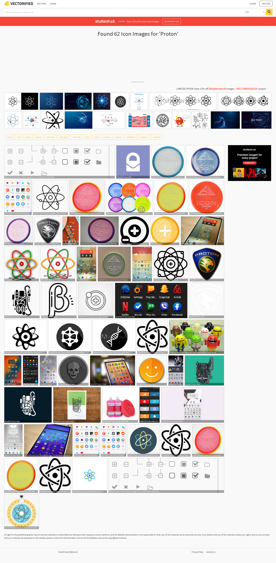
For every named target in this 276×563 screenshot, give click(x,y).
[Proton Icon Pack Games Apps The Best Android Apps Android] (48, 440)
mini (19, 137)
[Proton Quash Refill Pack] (120, 405)
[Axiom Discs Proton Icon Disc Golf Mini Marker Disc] (168, 161)
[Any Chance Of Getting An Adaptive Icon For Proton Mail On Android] (17, 197)
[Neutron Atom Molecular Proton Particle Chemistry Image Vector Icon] (70, 337)
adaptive (131, 137)
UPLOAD (266, 3)
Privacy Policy (197, 552)
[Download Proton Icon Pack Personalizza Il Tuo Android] (196, 337)
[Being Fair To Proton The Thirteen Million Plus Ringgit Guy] (48, 231)
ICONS (53, 3)
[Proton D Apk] (112, 370)
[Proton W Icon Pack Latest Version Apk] (13, 440)
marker (106, 137)
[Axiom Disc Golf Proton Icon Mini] (87, 197)
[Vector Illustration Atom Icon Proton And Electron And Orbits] (89, 475)
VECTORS (41, 3)
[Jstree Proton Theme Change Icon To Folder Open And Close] (59, 161)
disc (87, 137)
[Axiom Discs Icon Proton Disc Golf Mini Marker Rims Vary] (129, 197)
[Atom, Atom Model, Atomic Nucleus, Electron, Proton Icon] (144, 440)
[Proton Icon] (207, 264)
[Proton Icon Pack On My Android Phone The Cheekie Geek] (175, 370)
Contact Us (210, 552)
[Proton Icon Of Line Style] (171, 264)
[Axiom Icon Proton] (18, 231)
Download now (171, 21)
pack (9, 137)
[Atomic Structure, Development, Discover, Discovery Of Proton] (21, 511)
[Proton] (165, 231)
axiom (39, 137)
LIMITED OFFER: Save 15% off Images (205, 88)
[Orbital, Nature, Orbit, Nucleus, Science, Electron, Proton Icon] (134, 231)
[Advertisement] (138, 60)
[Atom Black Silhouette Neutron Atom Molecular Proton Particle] (25, 337)
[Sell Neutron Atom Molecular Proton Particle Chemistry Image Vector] (114, 337)
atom (28, 137)
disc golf (64, 137)
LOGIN (253, 3)
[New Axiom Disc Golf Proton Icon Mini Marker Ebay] (99, 231)
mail (96, 137)
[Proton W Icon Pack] (192, 405)
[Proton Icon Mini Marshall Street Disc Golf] (114, 264)
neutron (144, 137)
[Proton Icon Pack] (142, 264)
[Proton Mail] (133, 161)
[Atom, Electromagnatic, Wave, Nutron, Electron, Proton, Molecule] (50, 197)
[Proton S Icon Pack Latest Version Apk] (150, 405)
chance (118, 137)
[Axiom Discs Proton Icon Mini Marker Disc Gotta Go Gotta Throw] (206, 197)
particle (156, 137)
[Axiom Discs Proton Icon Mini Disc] (171, 197)
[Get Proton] (71, 231)
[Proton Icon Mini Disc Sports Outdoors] (205, 161)
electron (51, 137)
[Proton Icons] (22, 300)
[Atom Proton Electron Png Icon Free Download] (152, 337)
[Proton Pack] (204, 370)
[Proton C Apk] (73, 370)
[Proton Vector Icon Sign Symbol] (95, 300)
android (76, 137)
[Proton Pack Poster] (77, 405)
